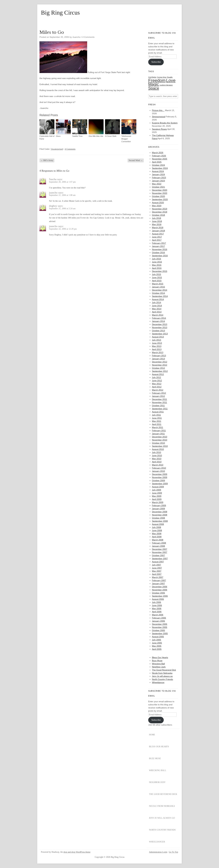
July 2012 (156, 377)
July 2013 (156, 340)
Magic (153, 84)
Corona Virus (161, 77)
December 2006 (159, 586)
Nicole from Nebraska (162, 673)
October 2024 (158, 165)
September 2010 (160, 446)
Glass (58, 136)
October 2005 (158, 630)
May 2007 (156, 571)
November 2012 (159, 365)
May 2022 (156, 184)
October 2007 (158, 555)
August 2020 (158, 202)
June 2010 (157, 455)
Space (153, 88)
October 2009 (158, 480)
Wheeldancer (158, 682)
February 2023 (159, 177)
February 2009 (159, 505)
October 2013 (158, 330)
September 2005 (160, 633)
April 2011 (156, 424)
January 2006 (158, 621)
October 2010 (158, 443)
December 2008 (159, 512)
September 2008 (160, 521)
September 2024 (160, 168)
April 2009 (156, 499)
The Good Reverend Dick (164, 670)
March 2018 (157, 227)
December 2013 (159, 324)
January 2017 (158, 246)
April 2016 (156, 268)
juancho (53, 192)
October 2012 (158, 368)
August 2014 (158, 299)
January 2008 (158, 546)
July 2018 (156, 218)
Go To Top (173, 852)
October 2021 (158, 187)
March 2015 (157, 284)
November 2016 (159, 249)
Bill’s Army (47, 160)
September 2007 (160, 558)
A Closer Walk (110, 136)
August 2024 (158, 171)
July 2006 (156, 602)
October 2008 (158, 518)
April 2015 (156, 280)
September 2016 (160, 255)
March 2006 (157, 615)
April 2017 (156, 240)
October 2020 (158, 196)
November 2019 (159, 209)
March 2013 (157, 352)
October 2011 (158, 405)
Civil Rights (152, 77)
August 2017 (158, 234)
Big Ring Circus (60, 13)
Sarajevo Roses (159, 129)
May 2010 (156, 458)
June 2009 (157, 493)
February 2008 (159, 543)
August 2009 (158, 487)
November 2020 (159, 193)
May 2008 (156, 533)
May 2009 (156, 496)
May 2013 (156, 346)
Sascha (52, 179)
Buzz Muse (157, 660)
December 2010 (159, 437)
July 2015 (156, 274)
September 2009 (160, 483)
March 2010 (157, 465)
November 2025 (159, 159)
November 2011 (159, 402)
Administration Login (158, 852)
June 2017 (157, 237)
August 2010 (158, 449)
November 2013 (159, 327)
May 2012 (156, 383)
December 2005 (159, 624)
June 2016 (157, 262)
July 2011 (156, 415)
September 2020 (160, 199)
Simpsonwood (158, 116)
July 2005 (156, 640)
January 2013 (158, 358)
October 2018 (158, 215)
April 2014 (156, 312)
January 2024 (158, 174)
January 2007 (158, 583)
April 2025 (156, 162)
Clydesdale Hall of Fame (46, 137)
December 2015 (159, 271)
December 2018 (159, 212)
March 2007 (157, 577)
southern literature (166, 85)
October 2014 (158, 293)
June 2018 (157, 221)
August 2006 (158, 599)
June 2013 (157, 343)
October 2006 (158, 593)
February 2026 (159, 156)
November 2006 (159, 590)
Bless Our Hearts (160, 657)
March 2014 (157, 315)
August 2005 (158, 636)
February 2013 (159, 355)
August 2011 (158, 412)
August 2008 (158, 524)
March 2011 (157, 427)
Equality (170, 77)
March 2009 (157, 502)
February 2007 (159, 580)
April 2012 (156, 387)
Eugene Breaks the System (165, 123)
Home (152, 735)
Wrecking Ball (158, 663)
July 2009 (156, 490)
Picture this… (158, 110)
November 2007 (159, 552)
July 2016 (156, 259)
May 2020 (156, 205)
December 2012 (159, 362)
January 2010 (158, 471)
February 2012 (159, 393)
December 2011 (159, 399)
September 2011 (160, 408)
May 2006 (156, 608)
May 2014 (156, 309)
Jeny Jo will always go (162, 676)
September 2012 (160, 371)
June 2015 (157, 277)
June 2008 (157, 530)
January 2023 (158, 180)
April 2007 (156, 574)
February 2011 (159, 430)
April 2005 (156, 649)
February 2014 (159, 318)
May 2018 (156, 224)
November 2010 (159, 440)
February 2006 (159, 618)
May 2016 (156, 265)
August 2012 (158, 374)
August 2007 (158, 561)
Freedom (157, 80)
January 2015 (158, 287)
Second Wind (136, 160)
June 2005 (157, 643)
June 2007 (157, 568)
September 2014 (160, 296)
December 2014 (159, 290)
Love (170, 80)
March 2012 (157, 390)
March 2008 (157, 540)
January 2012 (158, 396)
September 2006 (160, 596)
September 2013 (160, 334)
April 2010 (156, 462)
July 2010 (156, 452)
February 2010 (159, 468)
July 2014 (156, 302)
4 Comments (88, 37)
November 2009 (159, 477)
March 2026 (157, 152)
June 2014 (157, 305)
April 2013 (156, 349)
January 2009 (158, 508)
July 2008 (156, 527)
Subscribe (156, 62)
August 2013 (158, 337)
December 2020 (159, 190)
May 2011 (156, 421)
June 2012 (157, 380)
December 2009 (159, 474)
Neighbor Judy (159, 667)
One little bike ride (96, 136)
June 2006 (157, 605)
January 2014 (158, 321)
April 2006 (156, 611)
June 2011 (157, 418)
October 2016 (158, 252)
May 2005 (156, 646)
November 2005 (159, 627)
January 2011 (158, 433)
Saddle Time (77, 136)
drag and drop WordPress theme (76, 852)
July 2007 (156, 565)
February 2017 (159, 243)
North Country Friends (162, 679)
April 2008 (156, 536)
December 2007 (159, 549)
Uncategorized (57, 149)
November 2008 (159, 515)
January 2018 (158, 230)
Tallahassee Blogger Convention (126, 139)
